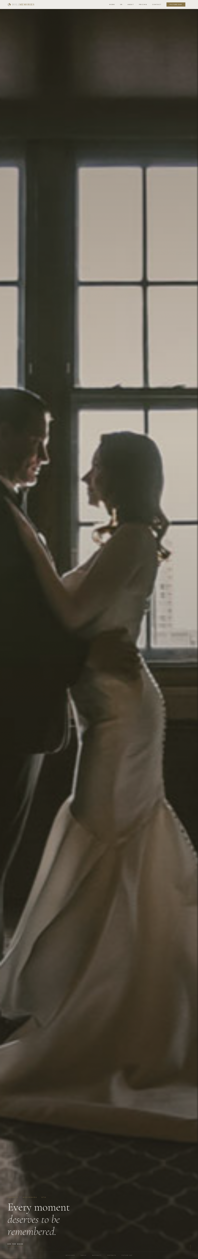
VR (121, 4)
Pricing (143, 4)
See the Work (15, 1244)
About (131, 4)
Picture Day (176, 4)
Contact (156, 4)
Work (112, 4)
